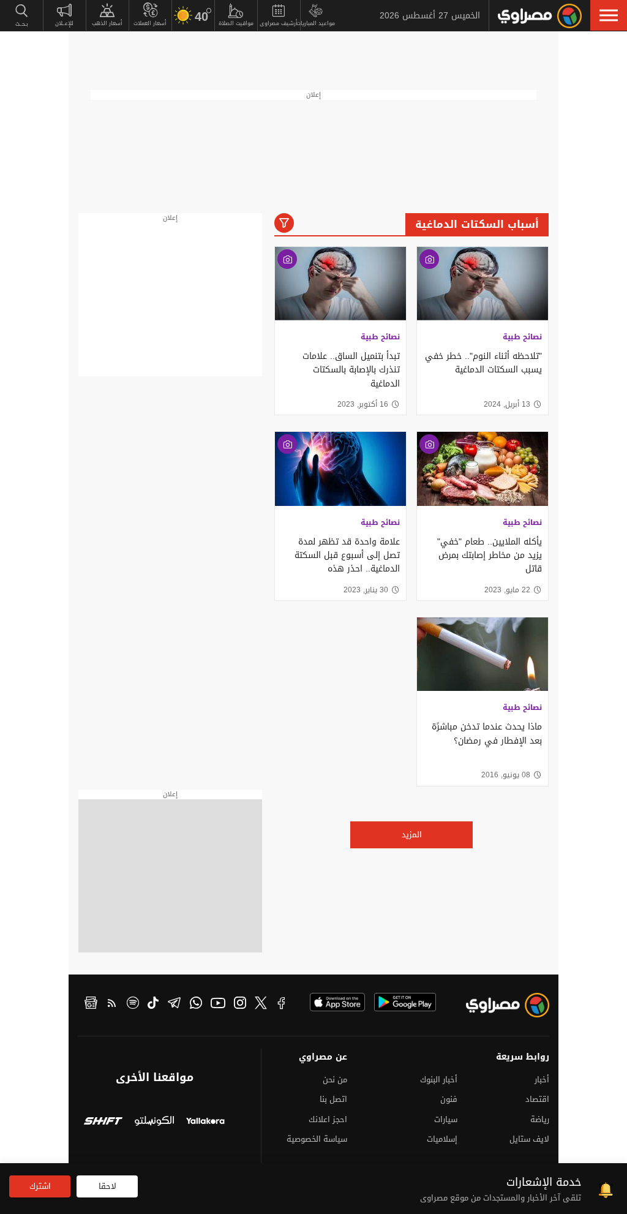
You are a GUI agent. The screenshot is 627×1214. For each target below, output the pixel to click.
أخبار (542, 1079)
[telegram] (174, 1004)
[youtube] (218, 1004)
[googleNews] (90, 1004)
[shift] (103, 1122)
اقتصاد (537, 1099)
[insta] (240, 1004)
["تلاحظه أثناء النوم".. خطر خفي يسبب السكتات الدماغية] (482, 283)
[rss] (112, 1004)
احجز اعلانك (328, 1119)
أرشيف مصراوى (279, 23)
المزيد (412, 834)
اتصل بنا (333, 1099)
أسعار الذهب (107, 23)
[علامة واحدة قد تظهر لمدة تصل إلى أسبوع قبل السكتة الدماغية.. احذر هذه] (340, 468)
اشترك (40, 1186)
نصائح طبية (522, 337)
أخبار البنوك (438, 1079)
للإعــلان (64, 23)
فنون (448, 1099)
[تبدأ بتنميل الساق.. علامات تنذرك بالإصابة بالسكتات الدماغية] (340, 283)
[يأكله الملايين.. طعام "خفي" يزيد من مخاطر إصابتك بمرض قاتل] (482, 468)
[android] (405, 1002)
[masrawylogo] (512, 1008)
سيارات (445, 1119)
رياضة (539, 1119)
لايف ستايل (529, 1139)
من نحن (335, 1079)
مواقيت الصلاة (236, 23)
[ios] (337, 1002)
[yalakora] (205, 1122)
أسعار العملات (150, 23)
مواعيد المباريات (315, 23)
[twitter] (261, 1004)
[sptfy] (133, 1004)
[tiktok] (153, 1004)
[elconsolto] (154, 1122)
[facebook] (282, 1004)
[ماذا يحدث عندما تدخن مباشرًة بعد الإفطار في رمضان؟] (482, 654)
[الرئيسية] (540, 16)
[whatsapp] (196, 1004)
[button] (608, 15)
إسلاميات (442, 1139)
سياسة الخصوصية (317, 1139)
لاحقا (107, 1186)
